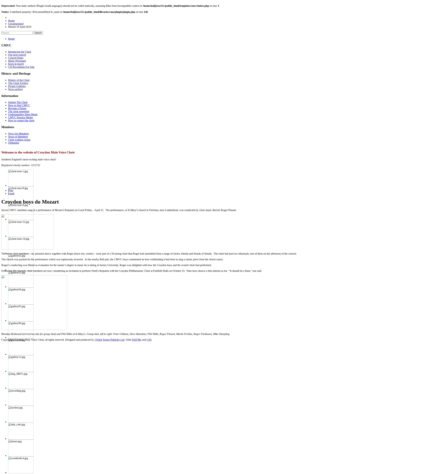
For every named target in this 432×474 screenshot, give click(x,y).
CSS (149, 339)
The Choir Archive (18, 83)
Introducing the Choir (19, 51)
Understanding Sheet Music (23, 114)
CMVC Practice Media (20, 117)
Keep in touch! (16, 63)
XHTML (136, 339)
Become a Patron (17, 108)
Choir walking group (19, 139)
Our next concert (17, 54)
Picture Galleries (17, 86)
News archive (15, 89)
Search (38, 33)
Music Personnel (17, 60)
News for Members (18, 133)
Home (11, 38)
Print (10, 190)
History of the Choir (19, 80)
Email (11, 193)
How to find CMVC (19, 105)
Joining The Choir (18, 102)
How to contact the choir (21, 120)
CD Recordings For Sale (21, 66)
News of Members (18, 136)
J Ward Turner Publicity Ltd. (109, 339)
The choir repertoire (18, 111)
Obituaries (13, 142)
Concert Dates (15, 57)
